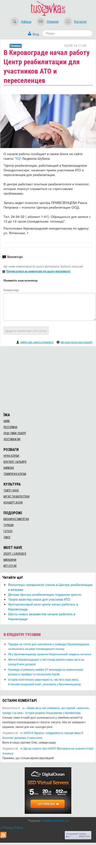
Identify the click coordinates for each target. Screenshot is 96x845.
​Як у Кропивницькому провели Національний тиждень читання (49, 654)
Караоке (8, 468)
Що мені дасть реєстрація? (77, 342)
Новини (52, 21)
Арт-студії (10, 566)
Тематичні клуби (14, 474)
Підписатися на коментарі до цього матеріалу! (38, 271)
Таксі (6, 537)
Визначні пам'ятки (16, 519)
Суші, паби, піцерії (14, 433)
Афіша (26, 21)
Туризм (8, 525)
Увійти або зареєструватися (36, 342)
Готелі (7, 531)
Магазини (9, 559)
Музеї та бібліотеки (16, 496)
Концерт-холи (13, 502)
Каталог (80, 21)
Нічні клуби (11, 455)
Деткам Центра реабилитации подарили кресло (44, 594)
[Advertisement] (48, 379)
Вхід (36, 34)
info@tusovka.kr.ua (55, 820)
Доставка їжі (12, 439)
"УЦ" (17, 158)
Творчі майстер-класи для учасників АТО (39, 599)
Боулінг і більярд (14, 461)
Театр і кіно (11, 490)
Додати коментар (26, 330)
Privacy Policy (13, 827)
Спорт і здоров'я (14, 553)
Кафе (6, 421)
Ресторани (10, 427)
